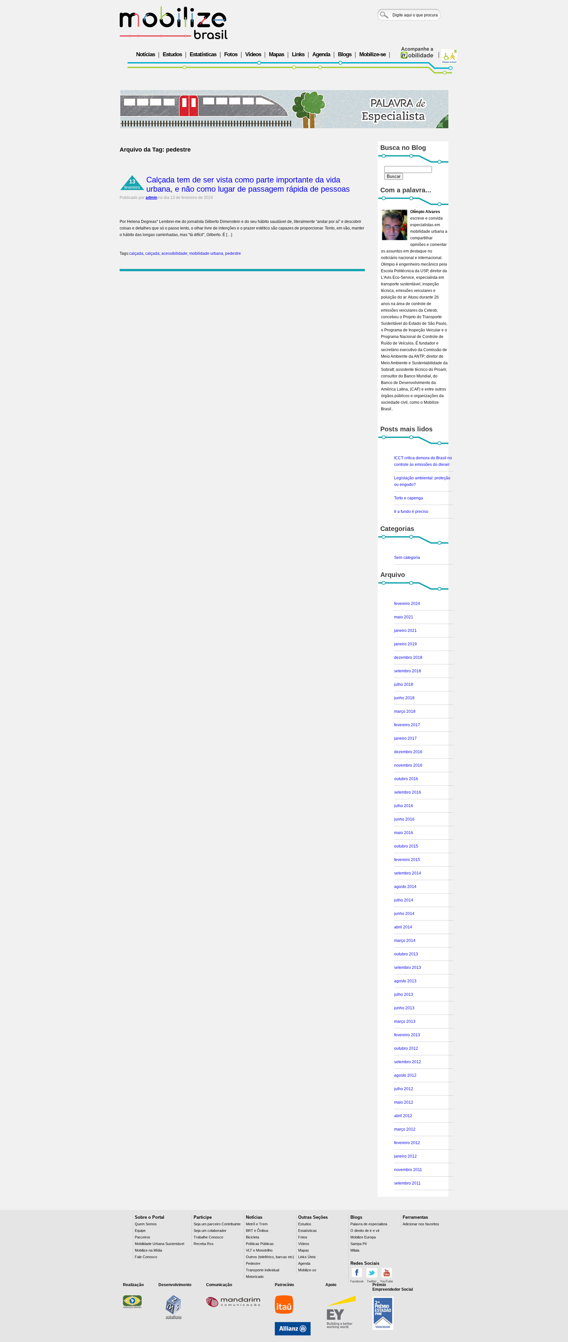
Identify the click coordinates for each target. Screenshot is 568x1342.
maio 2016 (403, 832)
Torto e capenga (408, 498)
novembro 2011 (408, 1169)
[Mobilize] (173, 22)
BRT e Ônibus (257, 1231)
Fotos (230, 54)
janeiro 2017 (405, 738)
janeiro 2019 (405, 644)
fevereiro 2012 (407, 1142)
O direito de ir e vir (365, 1231)
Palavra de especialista (368, 1224)
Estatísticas (203, 54)
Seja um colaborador (210, 1231)
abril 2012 (403, 1116)
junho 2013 (404, 1008)
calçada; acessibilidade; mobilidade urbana (184, 253)
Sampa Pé (358, 1244)
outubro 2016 (406, 779)
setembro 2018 (407, 671)
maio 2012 (403, 1102)
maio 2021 (403, 617)
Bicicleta (252, 1237)
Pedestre (253, 1263)
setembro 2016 (407, 792)
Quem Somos (146, 1224)
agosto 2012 (405, 1075)
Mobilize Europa (363, 1237)
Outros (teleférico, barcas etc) (270, 1257)
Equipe (140, 1231)
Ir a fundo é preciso (411, 511)
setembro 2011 (407, 1183)
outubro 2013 (406, 954)
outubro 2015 (406, 846)
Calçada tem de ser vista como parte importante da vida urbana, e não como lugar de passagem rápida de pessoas (248, 184)
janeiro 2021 (405, 630)
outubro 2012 (406, 1048)
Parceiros (142, 1237)
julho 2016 (403, 805)
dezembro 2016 (408, 752)
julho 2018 (403, 684)
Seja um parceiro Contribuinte (217, 1224)
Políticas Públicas (260, 1244)
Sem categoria (407, 557)
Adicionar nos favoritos (421, 1224)
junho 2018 (404, 698)
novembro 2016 (408, 765)
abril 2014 (403, 927)
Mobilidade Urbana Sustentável (159, 1244)
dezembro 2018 (408, 657)
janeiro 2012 (405, 1156)
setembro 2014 (407, 873)
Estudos (172, 54)
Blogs (344, 54)
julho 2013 (403, 994)
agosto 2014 (405, 886)
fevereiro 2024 (407, 603)
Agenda (321, 54)
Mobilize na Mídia (148, 1250)
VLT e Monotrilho (259, 1250)
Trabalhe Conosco (208, 1237)
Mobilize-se (372, 54)
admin (151, 197)
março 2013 (404, 1021)
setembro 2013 (407, 967)
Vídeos (253, 54)
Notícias (145, 54)
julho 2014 (403, 900)
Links (298, 54)
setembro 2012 (407, 1062)
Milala (354, 1250)
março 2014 (404, 940)
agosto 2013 (405, 981)
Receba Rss (204, 1244)
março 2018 (404, 711)
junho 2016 (404, 819)
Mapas (276, 54)
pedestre (233, 253)
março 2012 (404, 1129)
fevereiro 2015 (407, 859)
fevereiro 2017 (407, 725)
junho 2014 (404, 913)
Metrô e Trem (257, 1224)
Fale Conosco (146, 1257)
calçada (136, 253)
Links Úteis (307, 1257)
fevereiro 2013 (407, 1035)
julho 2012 (403, 1089)
